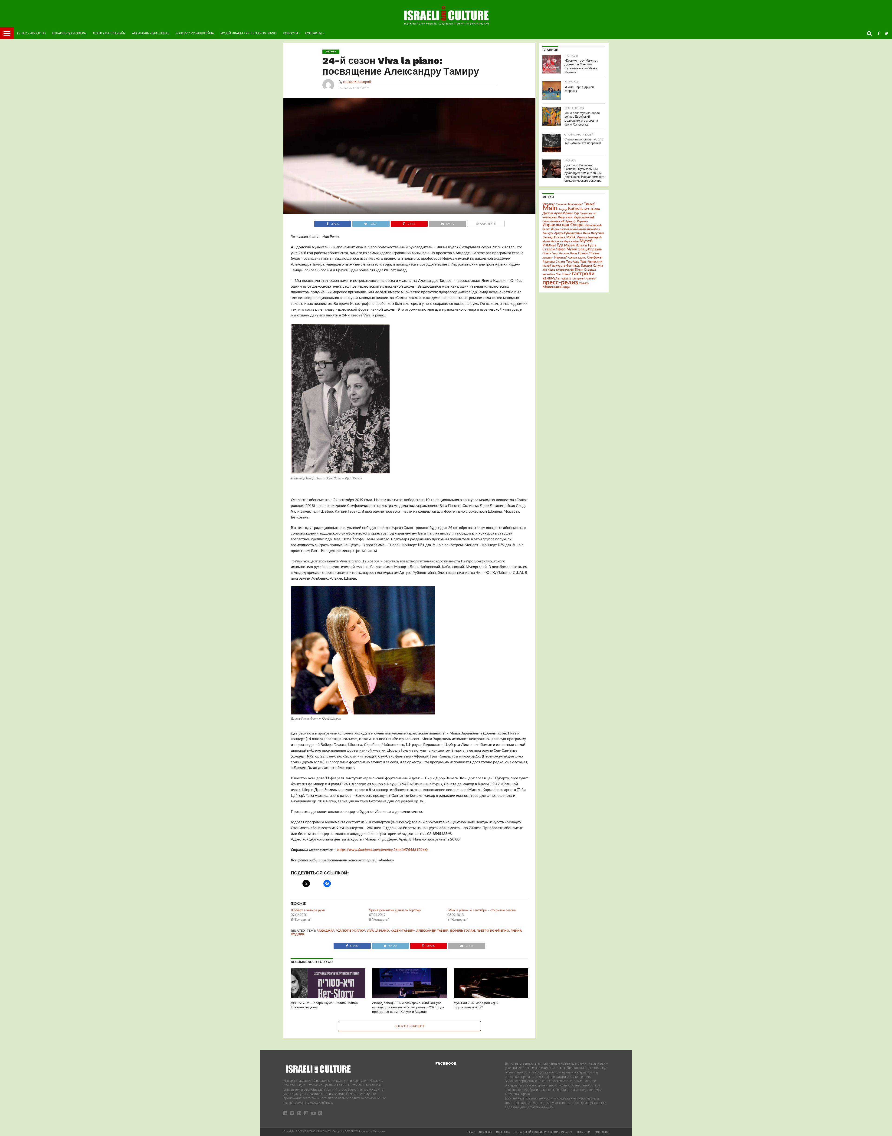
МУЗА (571, 237)
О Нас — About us (479, 1132)
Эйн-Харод (548, 270)
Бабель (575, 208)
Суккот (560, 261)
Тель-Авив (572, 261)
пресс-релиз (560, 282)
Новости (290, 33)
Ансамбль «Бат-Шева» (150, 33)
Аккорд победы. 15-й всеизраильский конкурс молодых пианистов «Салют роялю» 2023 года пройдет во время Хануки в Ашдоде (408, 1007)
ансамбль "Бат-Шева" (556, 274)
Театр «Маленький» (108, 33)
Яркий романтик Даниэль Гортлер (395, 910)
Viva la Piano (378, 930)
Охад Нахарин (560, 253)
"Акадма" (325, 930)
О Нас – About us (31, 33)
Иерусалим (565, 217)
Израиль (582, 221)
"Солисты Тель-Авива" (569, 204)
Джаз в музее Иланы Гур (560, 213)
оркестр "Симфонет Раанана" (579, 278)
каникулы (551, 278)
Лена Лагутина (593, 233)
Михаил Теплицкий (589, 237)
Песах (573, 253)
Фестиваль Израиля (579, 265)
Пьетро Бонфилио (492, 930)
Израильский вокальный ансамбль (575, 229)
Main (550, 208)
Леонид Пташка (553, 237)
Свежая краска (577, 257)
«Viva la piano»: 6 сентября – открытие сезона (481, 910)
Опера (546, 253)
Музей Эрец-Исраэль (584, 249)
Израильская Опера (69, 33)
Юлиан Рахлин (565, 270)
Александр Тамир (432, 930)
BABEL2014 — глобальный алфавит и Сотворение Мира (534, 1132)
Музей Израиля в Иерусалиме (560, 241)
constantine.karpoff (357, 82)
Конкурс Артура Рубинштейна (562, 233)
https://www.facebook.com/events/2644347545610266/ (382, 850)
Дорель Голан (462, 930)
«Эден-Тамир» (402, 930)
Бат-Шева (592, 209)
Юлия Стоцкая (585, 269)
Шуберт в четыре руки (308, 910)
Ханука (598, 265)
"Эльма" (590, 204)
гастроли (583, 273)
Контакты (313, 33)
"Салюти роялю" (350, 930)
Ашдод (562, 209)
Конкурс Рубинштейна (195, 33)
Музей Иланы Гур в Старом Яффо (248, 33)
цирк (566, 287)
